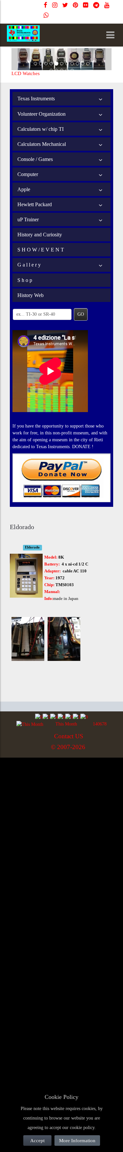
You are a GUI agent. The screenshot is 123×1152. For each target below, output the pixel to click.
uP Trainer (28, 219)
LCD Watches (25, 73)
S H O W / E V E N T (40, 249)
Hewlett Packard (34, 204)
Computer (27, 174)
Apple (23, 189)
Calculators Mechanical (41, 144)
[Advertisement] (61, 822)
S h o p (24, 280)
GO (80, 314)
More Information (77, 1140)
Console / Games (35, 159)
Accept (37, 1140)
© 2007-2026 (68, 747)
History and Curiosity (39, 234)
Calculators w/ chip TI (40, 129)
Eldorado (32, 547)
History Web (30, 295)
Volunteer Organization (41, 114)
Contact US (68, 736)
